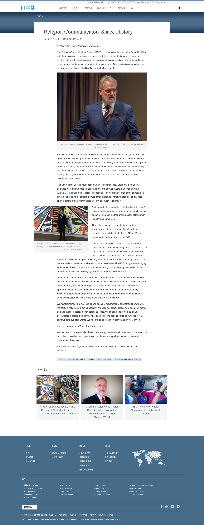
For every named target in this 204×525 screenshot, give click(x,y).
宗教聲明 (108, 461)
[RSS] (178, 507)
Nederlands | (31, 495)
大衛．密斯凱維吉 (85, 470)
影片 (133, 8)
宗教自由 (63, 8)
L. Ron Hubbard (100, 243)
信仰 (111, 8)
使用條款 (73, 515)
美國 (27, 453)
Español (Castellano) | (141, 485)
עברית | (29, 491)
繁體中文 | (31, 485)
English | (100, 485)
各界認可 (88, 8)
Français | (100, 488)
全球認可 (29, 457)
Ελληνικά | (135, 488)
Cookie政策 (83, 515)
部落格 (40, 16)
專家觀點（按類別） (60, 453)
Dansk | (64, 485)
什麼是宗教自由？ (112, 453)
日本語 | (101, 491)
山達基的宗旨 (83, 457)
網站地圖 (110, 515)
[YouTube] (172, 507)
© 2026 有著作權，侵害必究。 (39, 515)
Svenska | (31, 498)
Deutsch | (65, 488)
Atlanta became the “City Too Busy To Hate (122, 207)
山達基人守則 (83, 465)
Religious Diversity (72, 39)
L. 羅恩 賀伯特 (84, 453)
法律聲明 (93, 515)
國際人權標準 (110, 457)
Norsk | (66, 495)
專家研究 (101, 8)
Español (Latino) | (34, 488)
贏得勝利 (75, 8)
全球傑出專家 (57, 457)
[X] (166, 507)
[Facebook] (161, 507)
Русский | (136, 495)
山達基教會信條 (84, 461)
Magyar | (136, 491)
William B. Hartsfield (67, 192)
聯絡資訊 (101, 515)
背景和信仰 (81, 446)
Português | (103, 495)
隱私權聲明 (63, 515)
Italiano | (64, 491)
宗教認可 (28, 446)
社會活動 (122, 8)
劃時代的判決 (31, 461)
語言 (23, 479)
